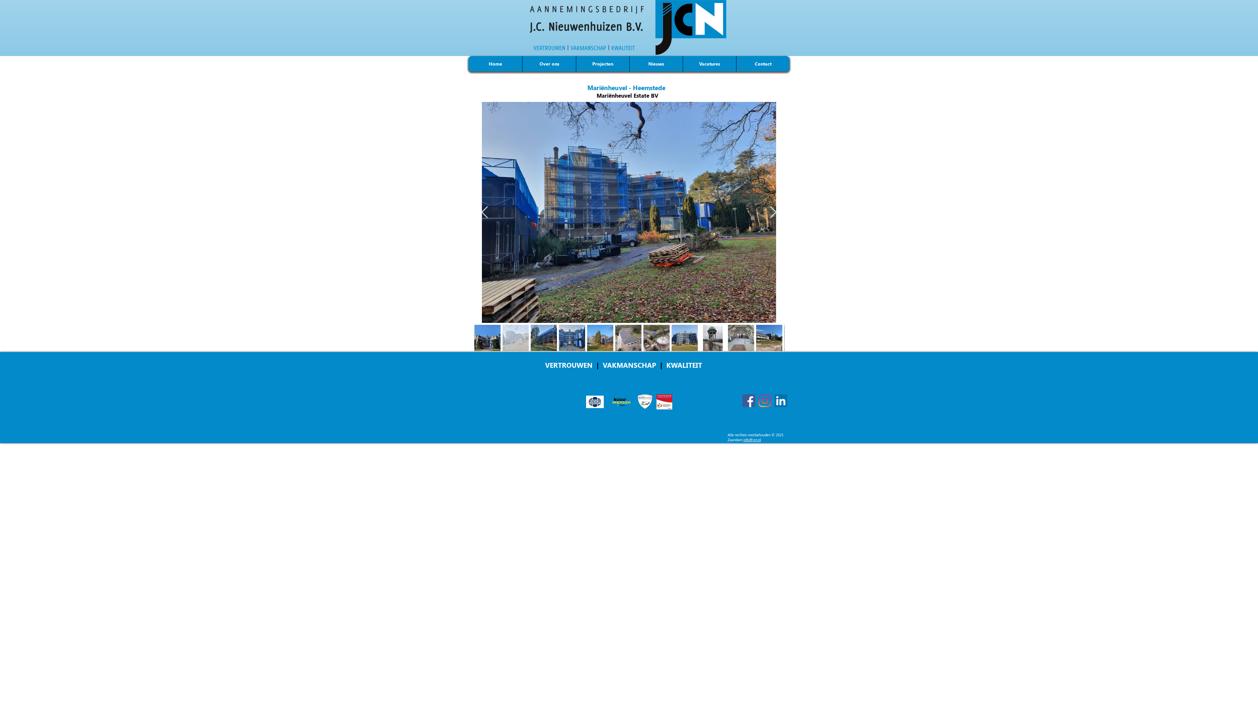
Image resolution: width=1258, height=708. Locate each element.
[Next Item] (773, 212)
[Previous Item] (484, 212)
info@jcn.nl (752, 439)
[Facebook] (748, 400)
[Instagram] (764, 400)
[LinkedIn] (780, 400)
